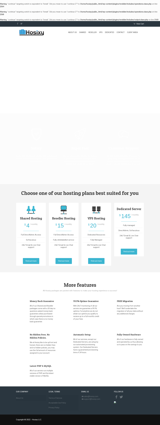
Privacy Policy (54, 408)
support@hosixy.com (92, 399)
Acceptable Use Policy (57, 403)
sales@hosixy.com (91, 396)
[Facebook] (17, 24)
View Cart (140, 24)
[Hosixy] (31, 32)
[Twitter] (21, 24)
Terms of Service (55, 398)
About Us (19, 398)
